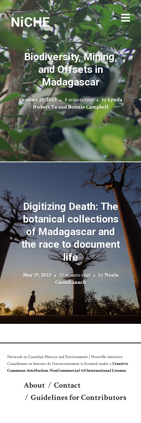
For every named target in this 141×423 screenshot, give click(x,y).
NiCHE (30, 22)
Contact (67, 385)
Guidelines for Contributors (78, 397)
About (34, 385)
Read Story (70, 81)
